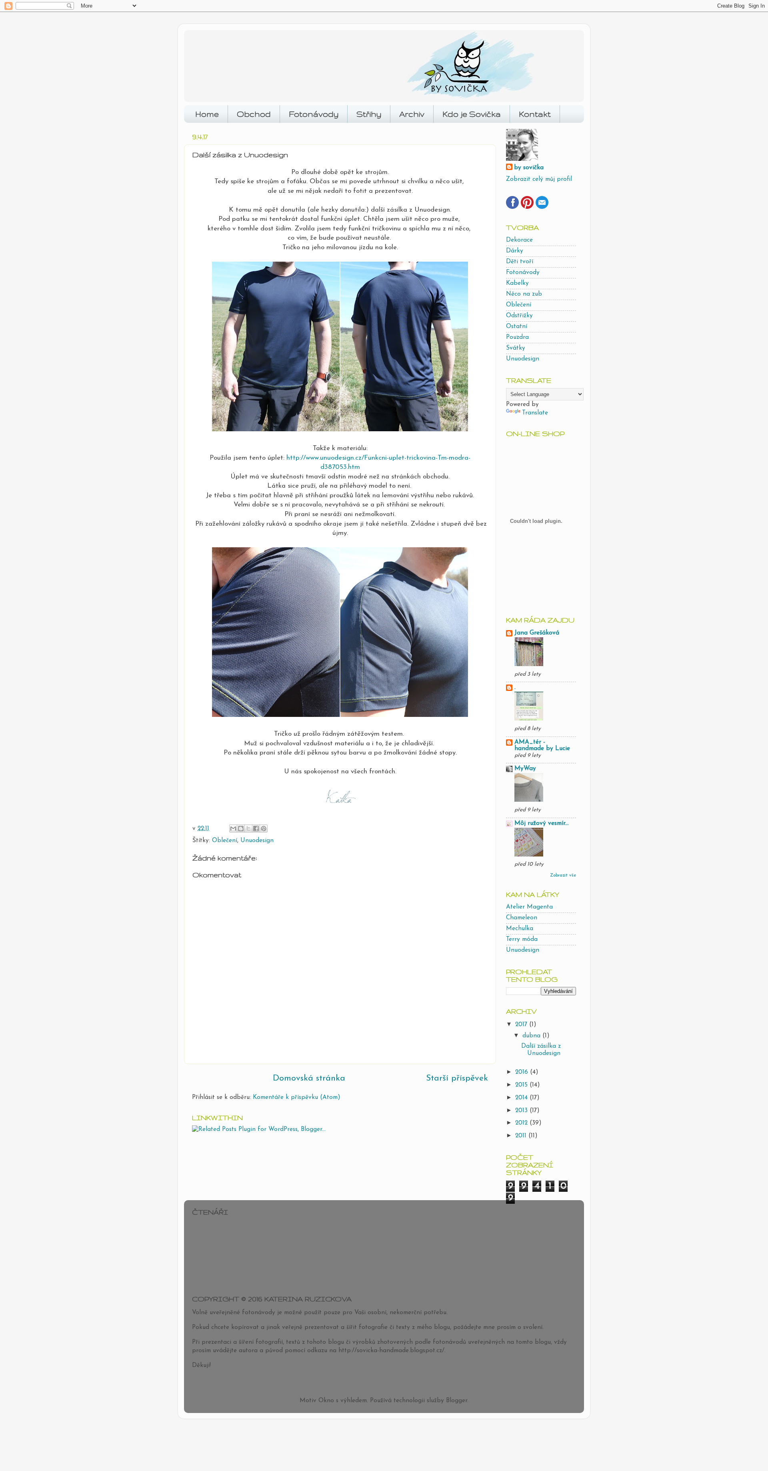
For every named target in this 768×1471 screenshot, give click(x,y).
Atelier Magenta (529, 907)
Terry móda (522, 940)
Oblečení (224, 841)
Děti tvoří (519, 262)
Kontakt (535, 114)
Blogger (456, 1401)
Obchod (254, 114)
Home (207, 114)
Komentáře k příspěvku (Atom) (296, 1098)
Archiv (411, 114)
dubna (532, 1036)
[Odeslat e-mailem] (233, 829)
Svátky (515, 348)
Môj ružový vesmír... (541, 824)
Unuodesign (257, 841)
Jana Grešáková (536, 633)
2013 (522, 1111)
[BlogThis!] (241, 829)
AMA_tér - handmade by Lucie (542, 745)
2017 (522, 1025)
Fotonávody (313, 114)
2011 (521, 1136)
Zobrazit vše (563, 875)
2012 (522, 1123)
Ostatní (516, 327)
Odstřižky (519, 316)
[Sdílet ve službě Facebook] (256, 829)
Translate (535, 413)
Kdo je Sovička (471, 114)
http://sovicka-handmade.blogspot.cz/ (391, 1351)
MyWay (525, 769)
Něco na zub (524, 294)
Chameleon (521, 918)
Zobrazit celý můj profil (539, 179)
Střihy (368, 114)
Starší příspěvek (457, 1078)
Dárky (514, 251)
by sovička (529, 168)
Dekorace (519, 240)
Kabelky (517, 283)
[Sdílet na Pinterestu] (264, 829)
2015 (522, 1085)
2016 (522, 1072)
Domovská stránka (309, 1078)
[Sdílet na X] (248, 829)
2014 (522, 1098)
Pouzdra (517, 337)
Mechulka (519, 929)
